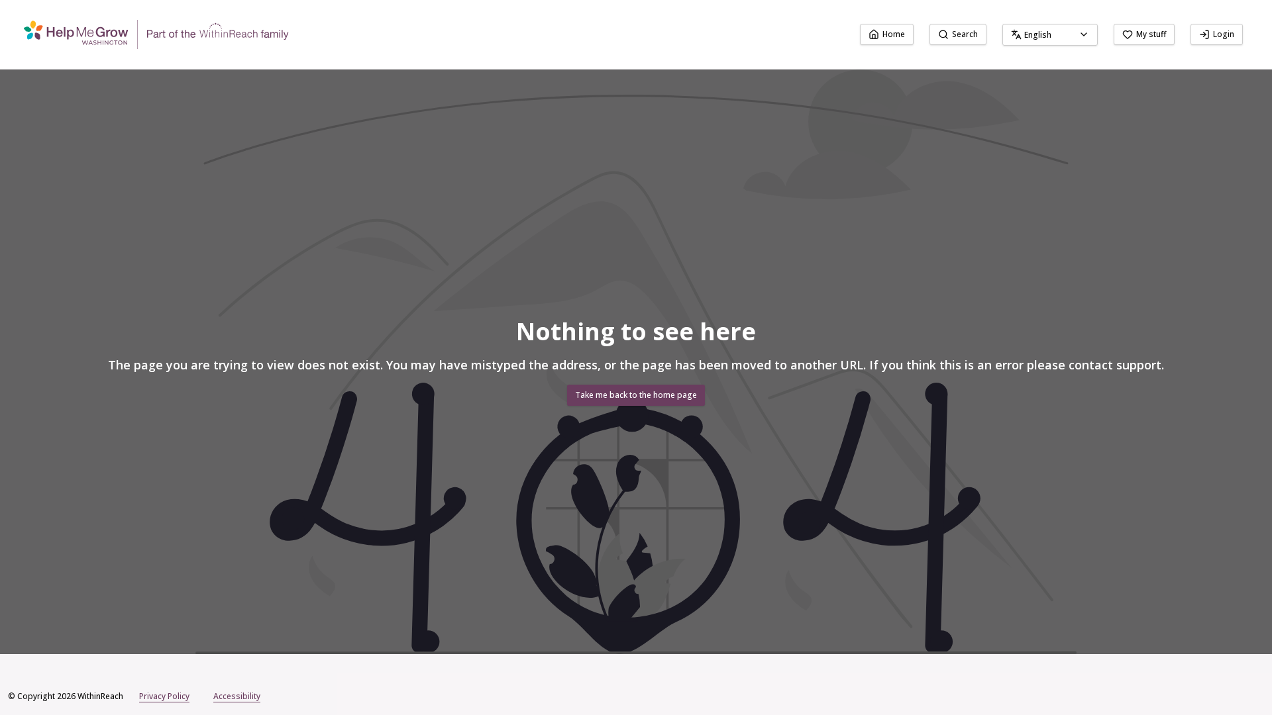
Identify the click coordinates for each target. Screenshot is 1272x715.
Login (1223, 34)
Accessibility (236, 696)
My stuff (1151, 34)
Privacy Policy (164, 696)
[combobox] (1050, 35)
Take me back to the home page (636, 395)
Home (893, 34)
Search (965, 34)
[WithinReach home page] (156, 34)
